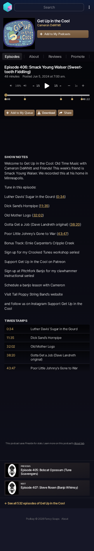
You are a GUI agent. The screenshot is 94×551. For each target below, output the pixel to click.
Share (67, 112)
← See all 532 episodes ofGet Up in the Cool (34, 503)
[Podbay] (7, 10)
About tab (79, 443)
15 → (57, 85)
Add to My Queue (22, 112)
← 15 (36, 85)
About (34, 56)
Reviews (55, 56)
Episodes (12, 56)
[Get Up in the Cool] (19, 33)
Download (48, 112)
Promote (78, 56)
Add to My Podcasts (57, 34)
